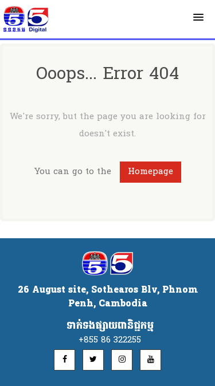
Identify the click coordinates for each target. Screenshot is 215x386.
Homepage (150, 172)
